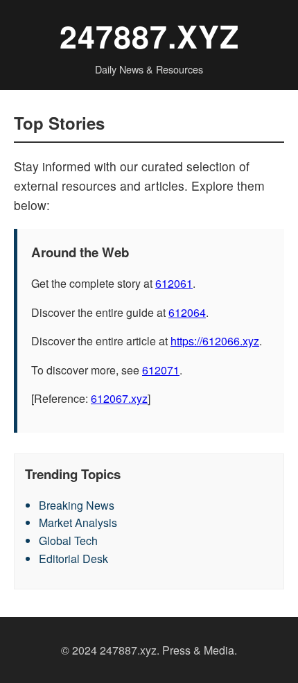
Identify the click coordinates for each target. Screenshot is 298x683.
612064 (187, 312)
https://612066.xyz (214, 341)
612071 (160, 370)
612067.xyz (119, 398)
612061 (174, 283)
